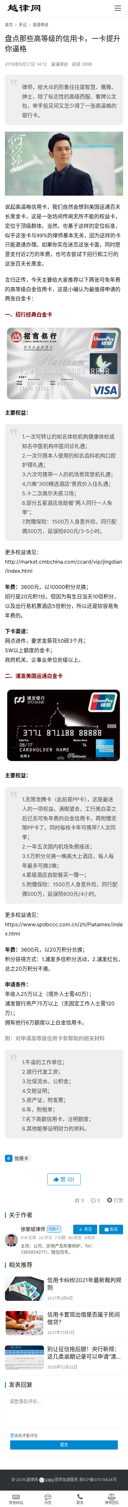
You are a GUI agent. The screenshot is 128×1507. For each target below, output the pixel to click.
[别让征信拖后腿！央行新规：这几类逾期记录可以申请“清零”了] (24, 1358)
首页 (9, 24)
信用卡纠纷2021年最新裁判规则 (84, 1284)
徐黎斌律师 (40, 1229)
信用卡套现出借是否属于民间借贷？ (83, 1318)
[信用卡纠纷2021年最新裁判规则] (24, 1289)
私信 (114, 1229)
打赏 (113, 1199)
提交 (64, 1444)
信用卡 (21, 1158)
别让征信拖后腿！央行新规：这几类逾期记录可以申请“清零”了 (83, 1353)
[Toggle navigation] (118, 8)
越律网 (32, 1479)
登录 (14, 1435)
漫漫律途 (59, 64)
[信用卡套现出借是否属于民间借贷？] (24, 1323)
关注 (88, 1229)
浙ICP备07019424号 (98, 1479)
